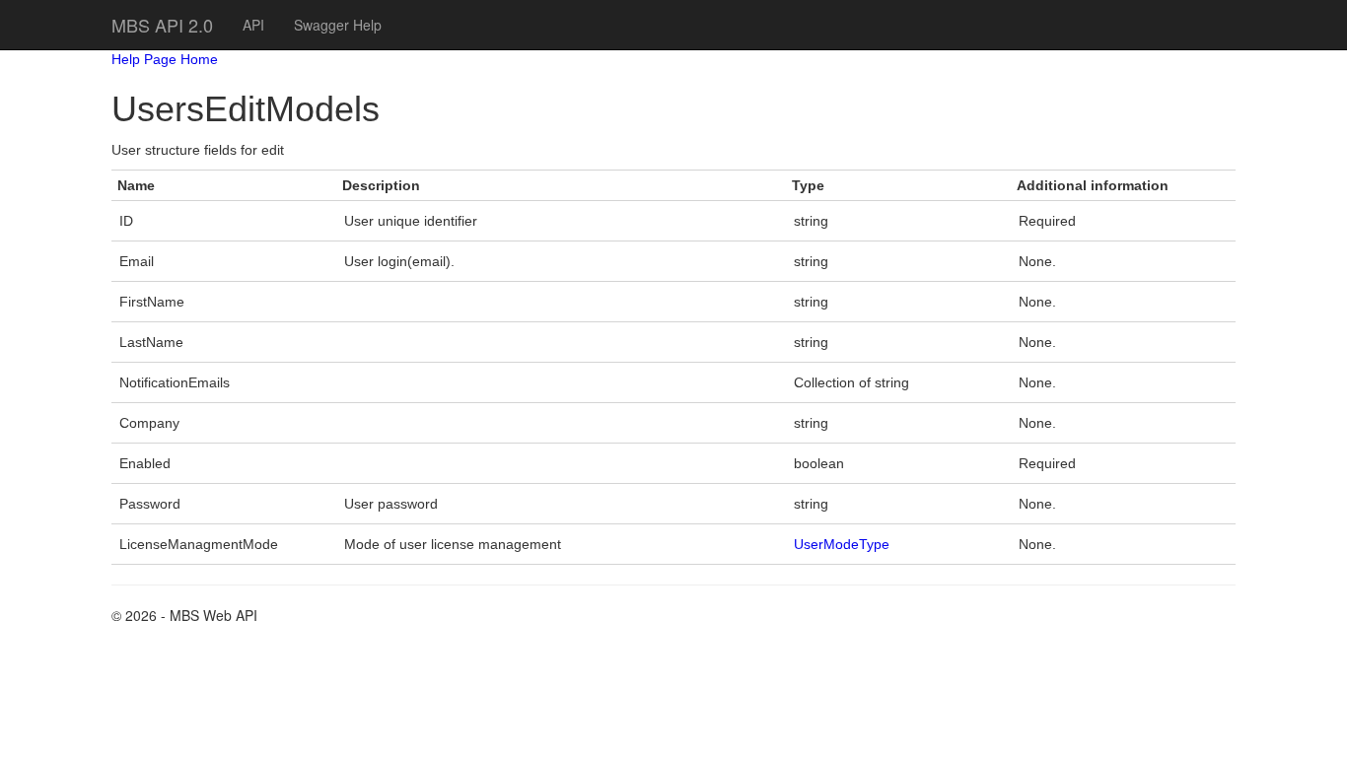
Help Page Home (164, 59)
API (253, 24)
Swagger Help (338, 24)
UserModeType (841, 544)
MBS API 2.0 (162, 24)
